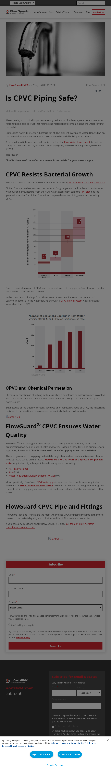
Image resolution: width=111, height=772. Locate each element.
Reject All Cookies (42, 754)
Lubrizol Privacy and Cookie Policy (67, 743)
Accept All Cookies (69, 754)
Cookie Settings (55, 765)
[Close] (108, 740)
